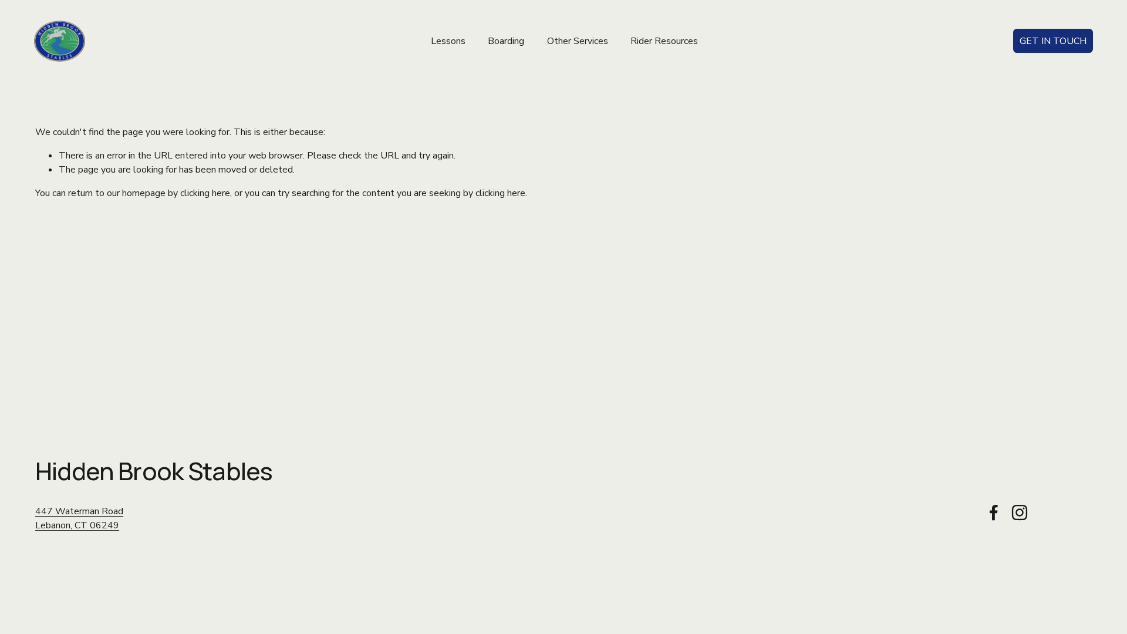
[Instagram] (1019, 512)
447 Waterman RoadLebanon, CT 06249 (79, 518)
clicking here (205, 193)
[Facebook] (994, 512)
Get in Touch (1053, 41)
